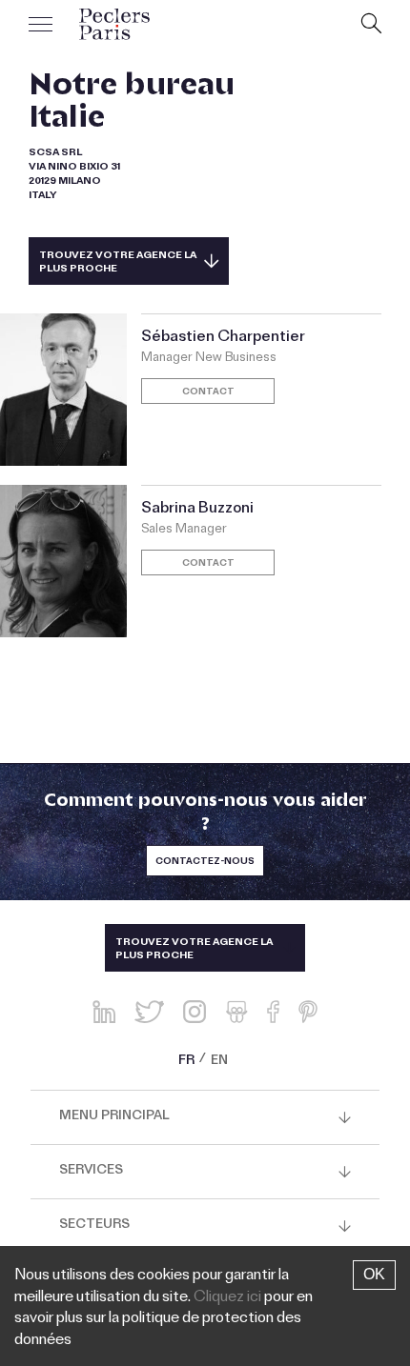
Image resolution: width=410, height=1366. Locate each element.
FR (186, 1062)
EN (219, 1062)
